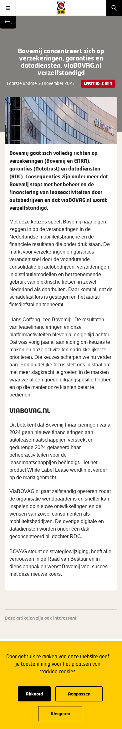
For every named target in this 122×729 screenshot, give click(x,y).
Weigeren (60, 713)
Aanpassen (79, 693)
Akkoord (34, 693)
